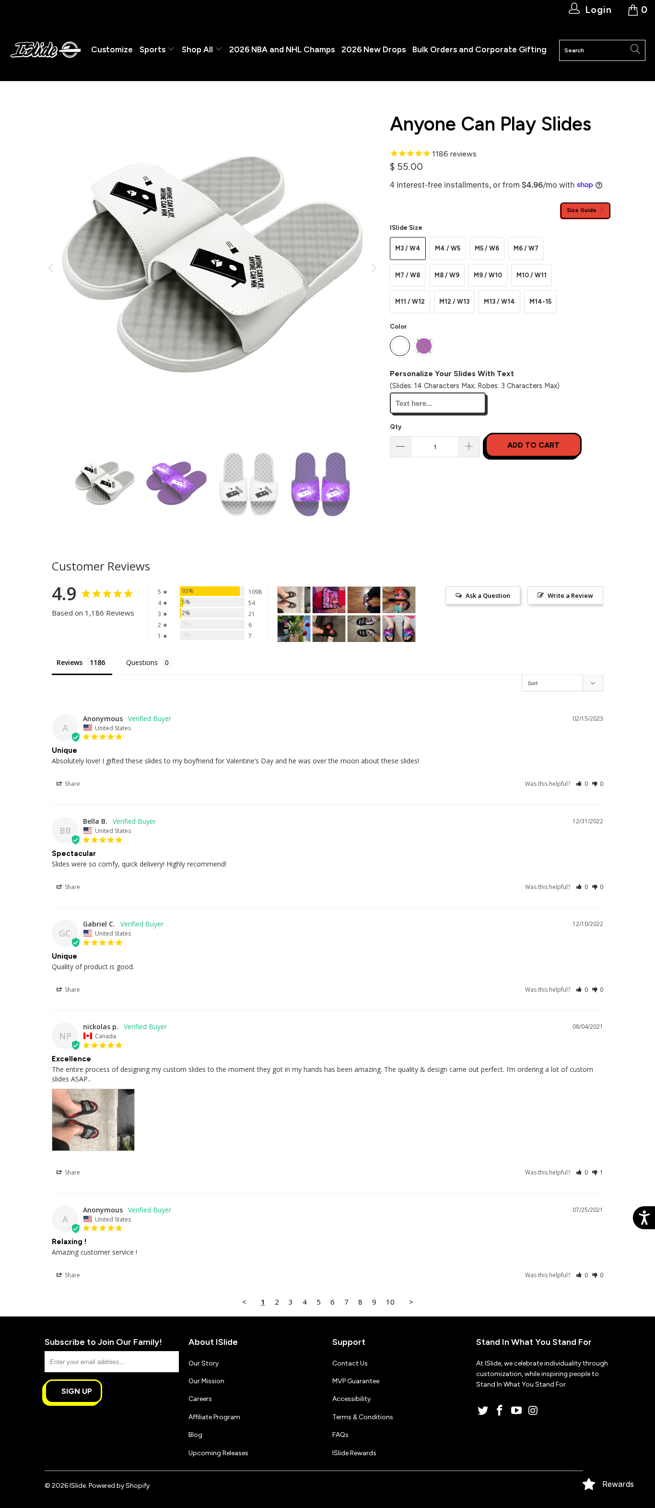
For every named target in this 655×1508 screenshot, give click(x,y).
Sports (153, 49)
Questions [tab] (142, 662)
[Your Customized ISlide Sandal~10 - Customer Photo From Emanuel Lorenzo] (364, 629)
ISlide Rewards (354, 1453)
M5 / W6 (487, 248)
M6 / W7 (526, 248)
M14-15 (540, 301)
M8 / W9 (446, 275)
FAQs (340, 1435)
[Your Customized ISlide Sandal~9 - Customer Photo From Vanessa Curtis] (399, 629)
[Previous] (51, 268)
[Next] (373, 268)
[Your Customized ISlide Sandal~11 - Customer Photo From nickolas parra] (294, 600)
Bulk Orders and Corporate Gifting (479, 49)
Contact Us (350, 1363)
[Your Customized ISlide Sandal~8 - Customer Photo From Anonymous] (329, 629)
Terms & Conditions (362, 1417)
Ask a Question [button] (488, 595)
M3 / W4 (408, 248)
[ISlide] (46, 50)
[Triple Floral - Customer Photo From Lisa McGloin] (399, 600)
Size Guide (582, 210)
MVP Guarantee (355, 1381)
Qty (395, 426)
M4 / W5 (447, 248)
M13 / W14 (499, 301)
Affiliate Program (214, 1417)
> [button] (411, 1301)
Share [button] (71, 784)
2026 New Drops (373, 49)
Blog (195, 1435)
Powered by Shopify (119, 1486)
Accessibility (351, 1399)
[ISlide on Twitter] (483, 1411)
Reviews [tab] (69, 662)
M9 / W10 (488, 275)
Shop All (197, 49)
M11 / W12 (410, 301)
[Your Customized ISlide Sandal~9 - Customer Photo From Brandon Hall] (329, 600)
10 (390, 1301)
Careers (200, 1399)
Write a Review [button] (570, 595)
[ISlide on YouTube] (516, 1411)
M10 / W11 (531, 275)
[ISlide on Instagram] (533, 1411)
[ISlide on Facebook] (500, 1411)
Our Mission (206, 1381)
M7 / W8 (407, 275)
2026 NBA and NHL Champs (282, 49)
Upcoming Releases (218, 1453)
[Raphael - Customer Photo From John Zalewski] (364, 600)
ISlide (78, 1486)
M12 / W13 (454, 301)
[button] (581, 784)
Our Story (203, 1363)
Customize (112, 49)
